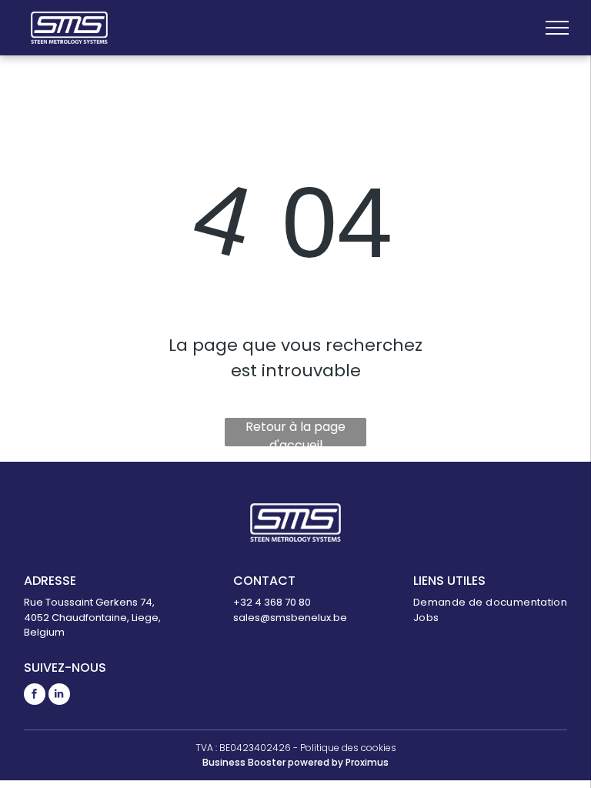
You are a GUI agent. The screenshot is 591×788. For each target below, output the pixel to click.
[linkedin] (59, 696)
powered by (315, 762)
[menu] (557, 28)
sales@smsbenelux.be (290, 617)
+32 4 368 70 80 (272, 602)
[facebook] (34, 696)
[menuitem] (490, 602)
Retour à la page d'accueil (295, 432)
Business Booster (243, 762)
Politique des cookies (348, 747)
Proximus (367, 762)
